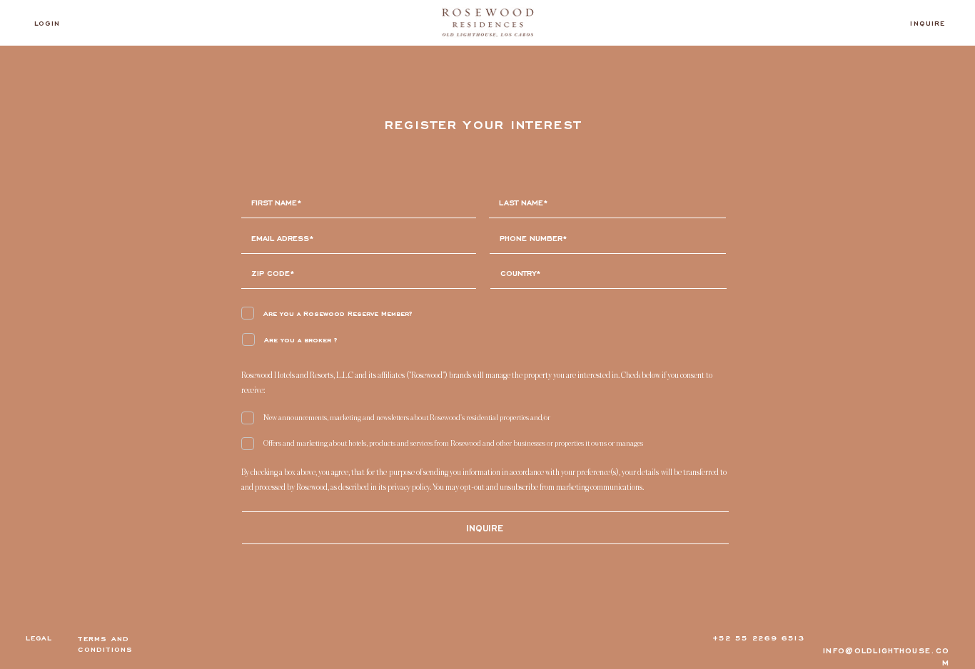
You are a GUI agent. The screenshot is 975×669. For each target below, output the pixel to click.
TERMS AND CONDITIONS (105, 644)
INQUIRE (927, 23)
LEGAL (39, 638)
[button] (485, 528)
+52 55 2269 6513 (758, 638)
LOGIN (47, 23)
